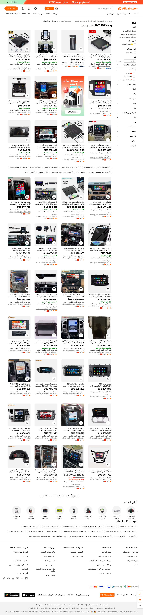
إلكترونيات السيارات (65, 21)
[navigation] (126, 259)
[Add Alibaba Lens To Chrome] (107, 595)
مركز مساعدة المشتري (47, 552)
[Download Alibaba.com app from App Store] (28, 595)
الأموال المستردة (50, 565)
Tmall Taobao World (60, 605)
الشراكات (24, 569)
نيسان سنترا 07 (129, 531)
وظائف (136, 565)
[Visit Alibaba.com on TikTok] (4, 578)
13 (46, 496)
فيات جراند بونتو (51, 531)
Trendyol (95, 605)
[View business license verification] (92, 612)
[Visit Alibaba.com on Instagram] (13, 578)
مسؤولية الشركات (133, 560)
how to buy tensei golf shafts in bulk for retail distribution (46, 536)
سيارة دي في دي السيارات (69, 167)
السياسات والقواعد (105, 573)
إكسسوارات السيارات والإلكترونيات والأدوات (89, 21)
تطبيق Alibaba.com (44, 595)
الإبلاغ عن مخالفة (50, 575)
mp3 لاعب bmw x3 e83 (127, 526)
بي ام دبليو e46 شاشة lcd (30, 526)
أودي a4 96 (110, 526)
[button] (56, 8)
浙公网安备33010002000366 (108, 612)
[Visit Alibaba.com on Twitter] (17, 578)
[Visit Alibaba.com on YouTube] (8, 578)
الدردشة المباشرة (49, 556)
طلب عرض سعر (77, 556)
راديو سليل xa (95, 531)
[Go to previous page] (77, 496)
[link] (140, 594)
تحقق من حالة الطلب (21, 560)
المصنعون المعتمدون (76, 552)
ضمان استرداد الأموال (104, 556)
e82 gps (80, 172)
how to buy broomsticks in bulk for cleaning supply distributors (89, 536)
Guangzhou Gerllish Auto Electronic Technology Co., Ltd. (46, 112)
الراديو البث (42, 172)
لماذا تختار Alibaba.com (131, 552)
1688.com (48, 605)
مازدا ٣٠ (131, 536)
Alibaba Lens (130, 595)
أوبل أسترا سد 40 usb (69, 526)
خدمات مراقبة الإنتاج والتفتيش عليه (99, 569)
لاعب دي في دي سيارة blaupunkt (61, 172)
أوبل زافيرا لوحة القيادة (112, 531)
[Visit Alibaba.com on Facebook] (26, 578)
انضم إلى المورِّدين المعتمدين (18, 565)
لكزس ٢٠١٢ (119, 536)
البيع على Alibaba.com (20, 552)
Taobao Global (81, 605)
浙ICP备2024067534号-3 (128, 612)
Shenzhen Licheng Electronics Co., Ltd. (99, 66)
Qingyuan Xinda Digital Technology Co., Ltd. (19, 69)
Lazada (71, 605)
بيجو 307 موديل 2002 (34, 531)
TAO (88, 605)
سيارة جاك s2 (29, 172)
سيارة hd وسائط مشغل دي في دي (98, 172)
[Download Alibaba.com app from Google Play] (12, 595)
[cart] (28, 9)
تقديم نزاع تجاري (50, 560)
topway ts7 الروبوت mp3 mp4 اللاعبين (73, 531)
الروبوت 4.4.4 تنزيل (102, 167)
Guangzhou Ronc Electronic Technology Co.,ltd (72, 64)
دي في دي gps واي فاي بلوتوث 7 (91, 526)
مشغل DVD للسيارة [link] (49, 21)
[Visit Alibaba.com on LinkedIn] (22, 578)
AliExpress (39, 605)
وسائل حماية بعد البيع (104, 565)
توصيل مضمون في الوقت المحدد (100, 560)
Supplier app (81, 595)
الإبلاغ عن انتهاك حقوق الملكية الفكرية (45, 570)
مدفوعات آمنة (106, 552)
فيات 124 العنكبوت (50, 167)
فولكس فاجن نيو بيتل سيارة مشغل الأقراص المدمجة (24, 167)
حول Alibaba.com (132, 547)
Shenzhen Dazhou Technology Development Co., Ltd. (99, 113)
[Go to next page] (42, 496)
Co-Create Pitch (133, 556)
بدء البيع (25, 556)
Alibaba (109, 21)
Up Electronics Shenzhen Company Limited (46, 69)
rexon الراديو (87, 167)
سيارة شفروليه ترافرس (15, 531)
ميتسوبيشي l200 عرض (50, 526)
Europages (104, 605)
